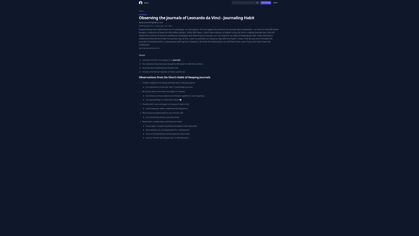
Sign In (275, 3)
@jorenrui (149, 26)
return (141, 11)
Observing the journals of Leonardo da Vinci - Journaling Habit (196, 17)
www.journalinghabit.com (151, 22)
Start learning (266, 3)
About (146, 3)
